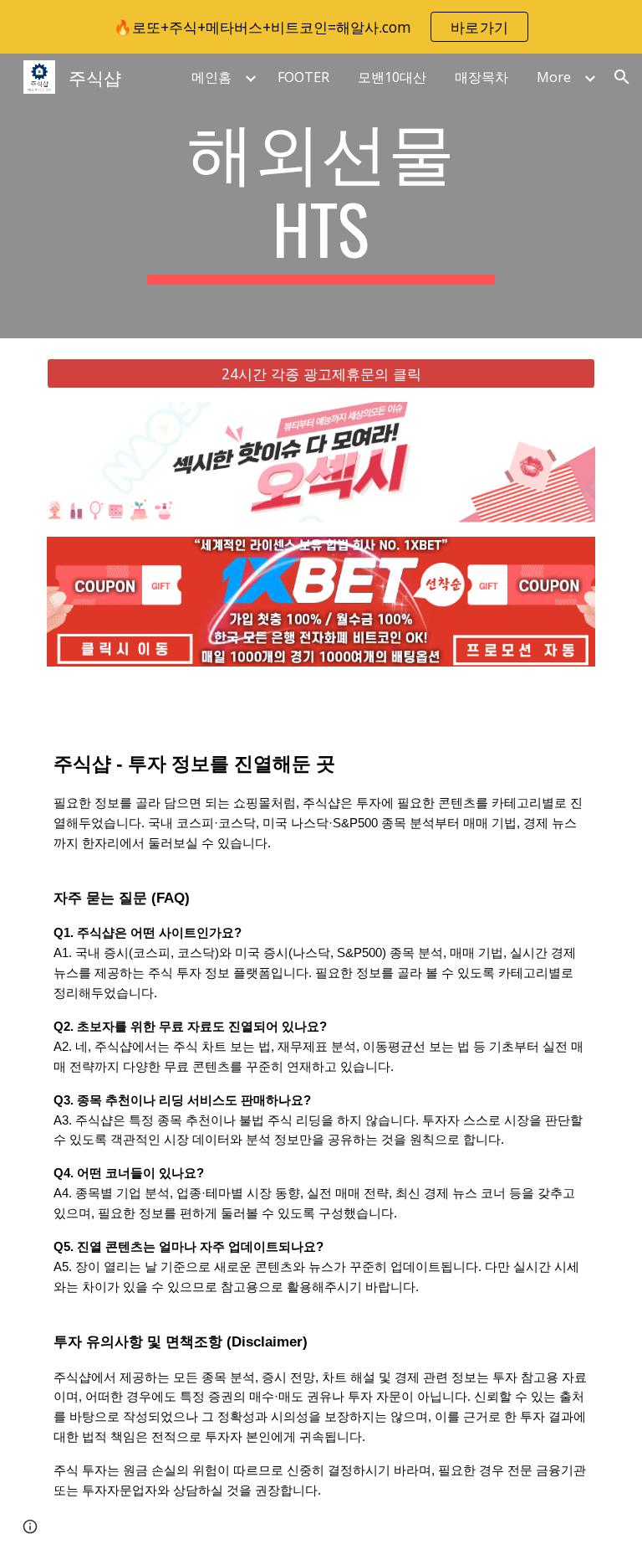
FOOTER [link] (303, 77)
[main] (320, 195)
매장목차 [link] (481, 77)
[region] (321, 27)
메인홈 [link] (211, 77)
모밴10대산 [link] (392, 77)
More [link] (554, 77)
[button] (622, 77)
